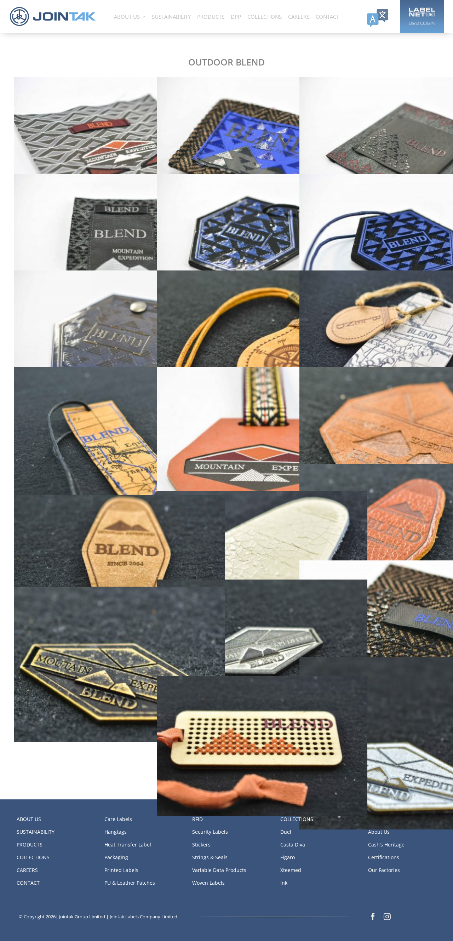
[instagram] (387, 916)
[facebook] (373, 916)
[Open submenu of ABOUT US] (143, 16)
